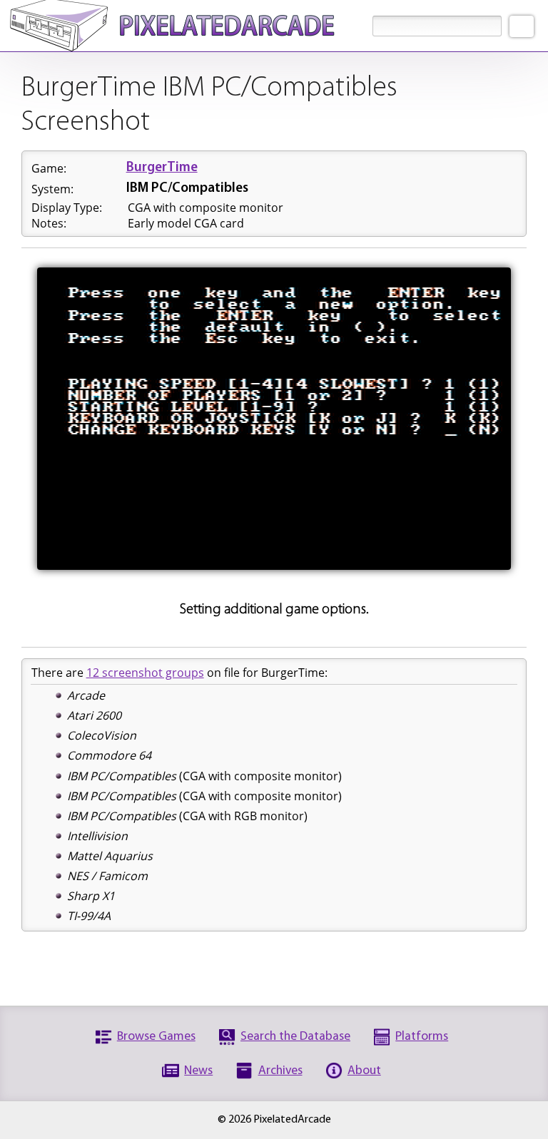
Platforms (421, 1037)
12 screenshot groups (145, 672)
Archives (280, 1071)
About (364, 1071)
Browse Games (156, 1037)
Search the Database (295, 1037)
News (198, 1071)
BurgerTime (162, 168)
